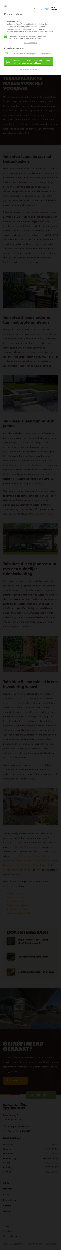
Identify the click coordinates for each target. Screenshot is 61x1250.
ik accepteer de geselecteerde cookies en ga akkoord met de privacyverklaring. (28, 61)
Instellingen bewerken (28, 69)
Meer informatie (30, 43)
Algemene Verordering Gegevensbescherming (25, 38)
